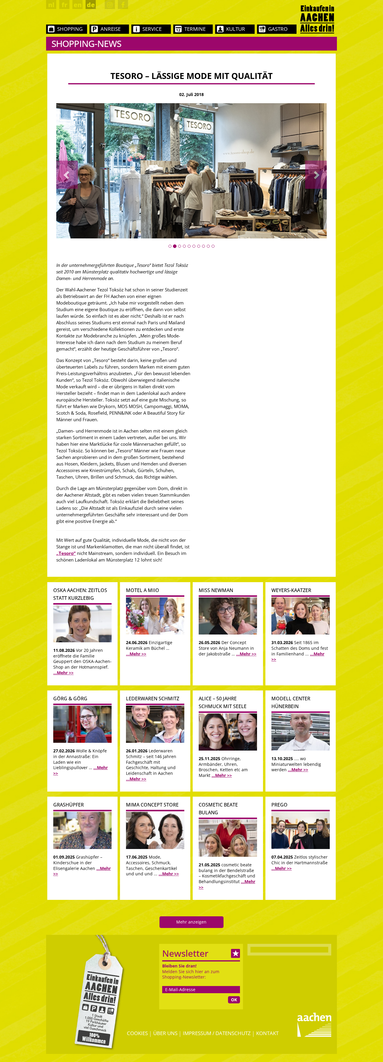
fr (64, 5)
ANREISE (111, 28)
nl (51, 5)
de (91, 5)
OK (234, 999)
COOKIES (137, 1033)
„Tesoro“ (66, 553)
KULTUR (235, 28)
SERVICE (152, 28)
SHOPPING (70, 28)
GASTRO (278, 28)
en (78, 5)
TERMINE (195, 28)
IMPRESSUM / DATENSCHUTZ (217, 1033)
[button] (67, 174)
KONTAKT (267, 1033)
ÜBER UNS (165, 1033)
